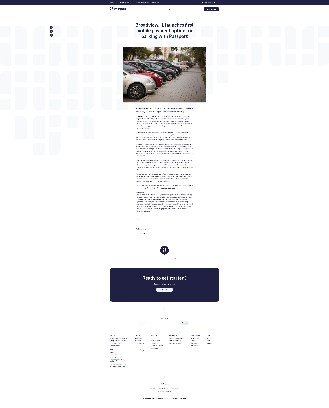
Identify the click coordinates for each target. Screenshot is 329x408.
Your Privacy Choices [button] (116, 366)
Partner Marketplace (175, 340)
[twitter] (168, 384)
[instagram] (163, 384)
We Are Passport (195, 338)
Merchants (209, 343)
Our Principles (194, 343)
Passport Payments (115, 345)
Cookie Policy (113, 357)
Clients (208, 338)
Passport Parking (139, 350)
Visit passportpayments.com (208, 2)
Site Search (164, 318)
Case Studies (154, 343)
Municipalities (138, 338)
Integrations (154, 348)
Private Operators (139, 343)
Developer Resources (157, 345)
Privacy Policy (113, 352)
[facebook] (161, 384)
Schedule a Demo (164, 290)
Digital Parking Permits (116, 343)
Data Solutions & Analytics (176, 338)
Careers (193, 340)
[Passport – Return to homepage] (120, 9)
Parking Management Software (118, 338)
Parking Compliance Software (118, 340)
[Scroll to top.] (164, 307)
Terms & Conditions (115, 355)
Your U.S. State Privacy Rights (118, 364)
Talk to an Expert (211, 9)
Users (208, 340)
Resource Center (155, 340)
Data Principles (195, 345)
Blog (152, 338)
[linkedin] (166, 384)
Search (184, 323)
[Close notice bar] (218, 2)
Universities (138, 340)
